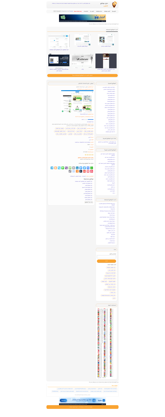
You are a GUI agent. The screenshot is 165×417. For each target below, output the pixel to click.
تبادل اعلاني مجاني (111, 129)
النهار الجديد (112, 191)
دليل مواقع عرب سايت (110, 123)
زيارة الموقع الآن (90, 121)
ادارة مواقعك (99, 11)
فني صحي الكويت (111, 230)
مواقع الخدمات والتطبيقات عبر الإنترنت (82, 142)
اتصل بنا (92, 11)
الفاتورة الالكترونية (111, 91)
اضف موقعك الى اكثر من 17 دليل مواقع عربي (65, 388)
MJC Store (113, 236)
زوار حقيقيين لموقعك (111, 267)
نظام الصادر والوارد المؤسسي (109, 87)
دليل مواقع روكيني (88, 191)
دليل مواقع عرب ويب (111, 117)
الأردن (89, 137)
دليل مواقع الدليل (88, 199)
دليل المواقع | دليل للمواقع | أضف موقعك (83, 181)
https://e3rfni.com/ (84, 114)
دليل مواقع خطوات (88, 197)
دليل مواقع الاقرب (88, 185)
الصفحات (84, 176)
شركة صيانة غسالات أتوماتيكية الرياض (107, 217)
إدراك (114, 193)
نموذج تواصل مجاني (111, 93)
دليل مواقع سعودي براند (110, 103)
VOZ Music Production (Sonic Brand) (107, 211)
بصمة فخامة (112, 215)
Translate (71, 11)
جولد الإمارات (112, 240)
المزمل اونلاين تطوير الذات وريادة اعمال (67, 391)
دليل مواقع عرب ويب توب (110, 127)
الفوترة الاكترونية (112, 281)
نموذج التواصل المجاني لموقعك (95, 391)
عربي (90, 139)
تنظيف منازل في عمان (81, 128)
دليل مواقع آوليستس (87, 193)
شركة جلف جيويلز (111, 213)
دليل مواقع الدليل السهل (87, 187)
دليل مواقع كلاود (111, 119)
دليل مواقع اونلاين (111, 99)
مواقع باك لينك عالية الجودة (109, 289)
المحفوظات (72, 176)
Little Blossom (112, 219)
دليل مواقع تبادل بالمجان (87, 183)
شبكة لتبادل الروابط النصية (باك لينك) (110, 391)
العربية (113, 183)
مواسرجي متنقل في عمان (61, 134)
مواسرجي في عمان (78, 134)
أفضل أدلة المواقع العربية (110, 275)
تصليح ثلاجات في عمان (88, 134)
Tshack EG (113, 209)
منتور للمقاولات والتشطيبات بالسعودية (107, 207)
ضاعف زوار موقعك (111, 287)
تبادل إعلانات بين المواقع (110, 284)
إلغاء (83, 119)
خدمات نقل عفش (71, 131)
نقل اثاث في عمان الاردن (70, 128)
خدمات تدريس (79, 131)
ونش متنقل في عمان (88, 131)
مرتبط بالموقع (78, 176)
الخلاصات (86, 11)
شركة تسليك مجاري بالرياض (109, 221)
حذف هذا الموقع (89, 202)
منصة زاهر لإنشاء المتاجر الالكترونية (82, 391)
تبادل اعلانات (112, 292)
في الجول (113, 187)
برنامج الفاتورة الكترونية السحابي (80, 388)
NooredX (113, 234)
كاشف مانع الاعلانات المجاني (109, 89)
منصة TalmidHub (55, 391)
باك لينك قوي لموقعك (110, 131)
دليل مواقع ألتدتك (88, 195)
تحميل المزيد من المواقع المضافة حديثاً (82, 75)
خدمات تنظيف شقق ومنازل (60, 131)
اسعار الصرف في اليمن (110, 238)
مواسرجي (70, 134)
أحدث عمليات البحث (112, 264)
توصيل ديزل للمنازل (59, 128)
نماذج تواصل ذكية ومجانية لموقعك (108, 295)
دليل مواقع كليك (111, 97)
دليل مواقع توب (111, 121)
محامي (114, 298)
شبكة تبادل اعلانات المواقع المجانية (110, 388)
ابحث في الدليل (113, 254)
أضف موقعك (107, 11)
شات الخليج (100, 388)
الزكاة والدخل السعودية (110, 273)
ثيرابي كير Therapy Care (110, 228)
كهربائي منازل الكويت (111, 232)
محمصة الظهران (111, 242)
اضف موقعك (104, 281)
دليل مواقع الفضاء (111, 101)
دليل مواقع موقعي (88, 189)
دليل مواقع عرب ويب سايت (109, 125)
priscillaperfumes (111, 223)
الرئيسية (114, 11)
